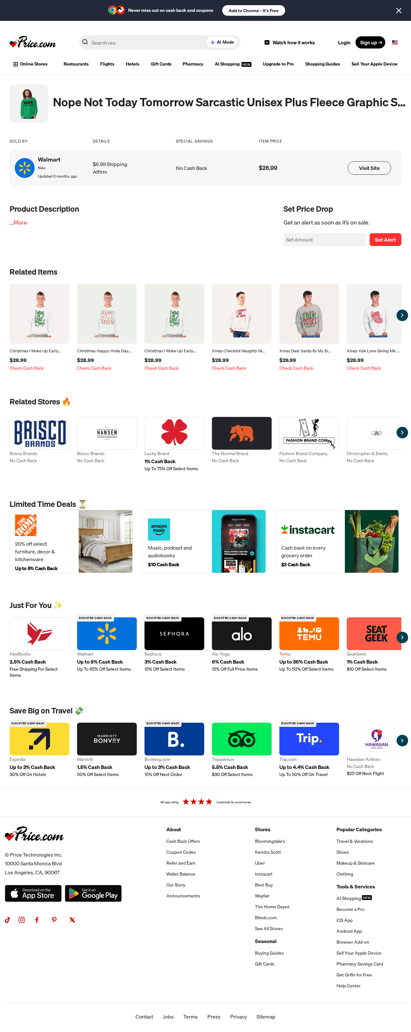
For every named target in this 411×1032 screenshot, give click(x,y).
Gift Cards (161, 63)
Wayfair (262, 895)
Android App (349, 931)
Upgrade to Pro (278, 63)
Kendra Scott (268, 852)
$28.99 (268, 167)
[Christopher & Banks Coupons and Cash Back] (377, 444)
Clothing (345, 874)
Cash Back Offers (183, 841)
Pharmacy (193, 63)
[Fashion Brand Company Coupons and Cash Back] (309, 444)
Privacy (238, 1016)
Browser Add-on (353, 942)
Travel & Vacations (355, 841)
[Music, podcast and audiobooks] (204, 541)
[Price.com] (34, 848)
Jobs (168, 1016)
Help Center (349, 985)
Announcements (183, 895)
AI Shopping (227, 63)
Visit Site (369, 168)
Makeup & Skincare (356, 863)
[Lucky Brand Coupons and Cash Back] (174, 444)
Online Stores (34, 63)
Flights (107, 63)
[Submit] (85, 43)
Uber (260, 863)
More (20, 222)
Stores (262, 829)
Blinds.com (266, 917)
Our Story (175, 884)
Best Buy (264, 884)
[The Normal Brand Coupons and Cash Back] (242, 444)
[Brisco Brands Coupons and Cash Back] (39, 444)
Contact (144, 1016)
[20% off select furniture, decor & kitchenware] (71, 541)
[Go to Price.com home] (33, 42)
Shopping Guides (322, 63)
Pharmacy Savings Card (360, 963)
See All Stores (269, 928)
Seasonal (265, 941)
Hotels (132, 63)
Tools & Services (356, 886)
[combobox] (159, 42)
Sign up (368, 42)
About (173, 829)
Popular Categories (359, 829)
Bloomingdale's (270, 841)
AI (225, 42)
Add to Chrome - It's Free (254, 10)
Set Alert (385, 239)
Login (344, 42)
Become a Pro (350, 909)
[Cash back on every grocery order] (337, 541)
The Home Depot (272, 906)
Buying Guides (269, 953)
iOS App (345, 920)
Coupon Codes (181, 852)
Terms (190, 1016)
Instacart (264, 874)
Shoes (343, 852)
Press (214, 1016)
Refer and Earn (181, 863)
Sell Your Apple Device (375, 63)
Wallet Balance (180, 874)
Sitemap (266, 1016)
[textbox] (395, 42)
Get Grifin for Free (354, 974)
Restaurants (76, 63)
